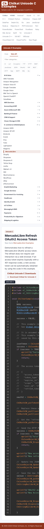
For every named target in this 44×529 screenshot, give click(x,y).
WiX (4, 172)
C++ (4, 19)
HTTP (30, 64)
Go (23, 22)
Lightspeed (7, 146)
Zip (29, 71)
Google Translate (9, 87)
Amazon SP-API (9, 131)
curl (9, 64)
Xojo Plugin (33, 40)
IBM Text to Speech (10, 93)
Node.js (5, 26)
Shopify (6, 154)
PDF (29, 67)
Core (6, 54)
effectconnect (8, 184)
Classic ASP (36, 19)
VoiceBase (7, 99)
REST (34, 67)
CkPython (26, 19)
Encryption (16, 64)
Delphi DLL (15, 22)
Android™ (20, 15)
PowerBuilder (7, 29)
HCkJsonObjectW (25, 307)
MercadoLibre (10, 151)
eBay (5, 181)
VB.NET (17, 36)
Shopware (7, 157)
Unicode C (28, 33)
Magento (6, 149)
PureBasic (29, 29)
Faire (5, 143)
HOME (12, 15)
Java (28, 22)
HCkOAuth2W (22, 310)
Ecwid (5, 137)
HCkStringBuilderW (27, 313)
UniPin (5, 166)
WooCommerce (9, 175)
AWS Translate (8, 79)
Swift (15, 33)
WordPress (7, 178)
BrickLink (6, 134)
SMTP (18, 71)
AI (5, 64)
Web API (14, 54)
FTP (24, 64)
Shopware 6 (7, 160)
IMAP (36, 64)
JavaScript (36, 22)
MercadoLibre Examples (23, 243)
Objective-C (15, 26)
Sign (11, 71)
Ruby (37, 29)
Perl (36, 26)
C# (38, 15)
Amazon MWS (8, 128)
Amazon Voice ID (9, 84)
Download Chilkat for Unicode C (23, 277)
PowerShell (19, 29)
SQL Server (6, 33)
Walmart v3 (7, 169)
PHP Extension (27, 26)
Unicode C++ (7, 36)
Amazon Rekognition (10, 82)
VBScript (26, 36)
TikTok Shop (7, 163)
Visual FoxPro (21, 40)
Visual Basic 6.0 (8, 40)
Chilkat (5, 15)
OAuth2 (22, 67)
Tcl (20, 33)
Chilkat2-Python (14, 19)
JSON (15, 67)
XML (23, 71)
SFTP (6, 71)
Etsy (5, 140)
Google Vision (8, 90)
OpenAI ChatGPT (9, 96)
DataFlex (5, 22)
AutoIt (29, 15)
